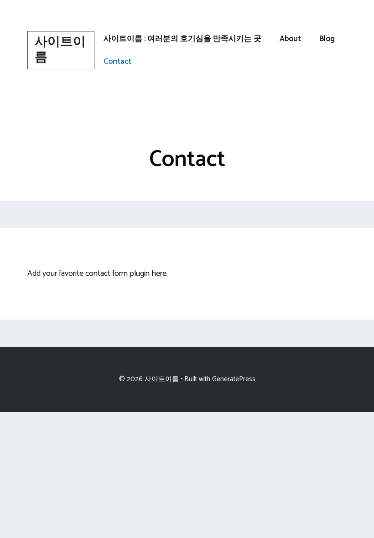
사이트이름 (60, 49)
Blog (327, 38)
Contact (117, 61)
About (290, 38)
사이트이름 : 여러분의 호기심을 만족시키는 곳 (182, 38)
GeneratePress (233, 379)
